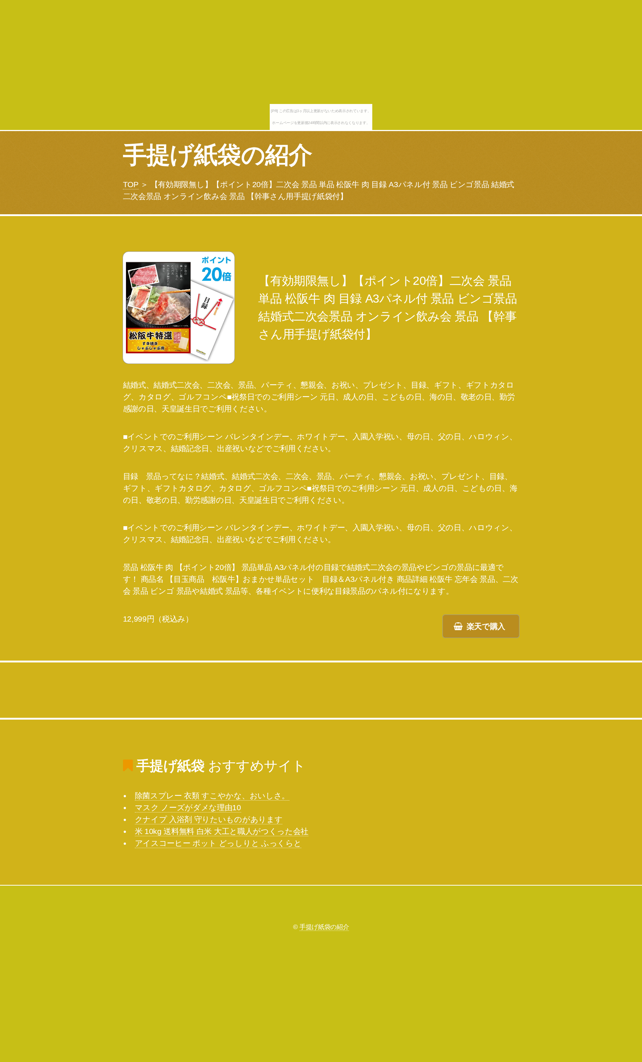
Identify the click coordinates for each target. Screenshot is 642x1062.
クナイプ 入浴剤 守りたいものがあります (209, 819)
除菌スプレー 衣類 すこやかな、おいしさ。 (212, 795)
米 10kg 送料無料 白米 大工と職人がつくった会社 (221, 831)
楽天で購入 (486, 626)
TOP (131, 184)
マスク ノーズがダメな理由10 (188, 807)
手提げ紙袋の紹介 (217, 154)
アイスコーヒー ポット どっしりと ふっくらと (218, 843)
